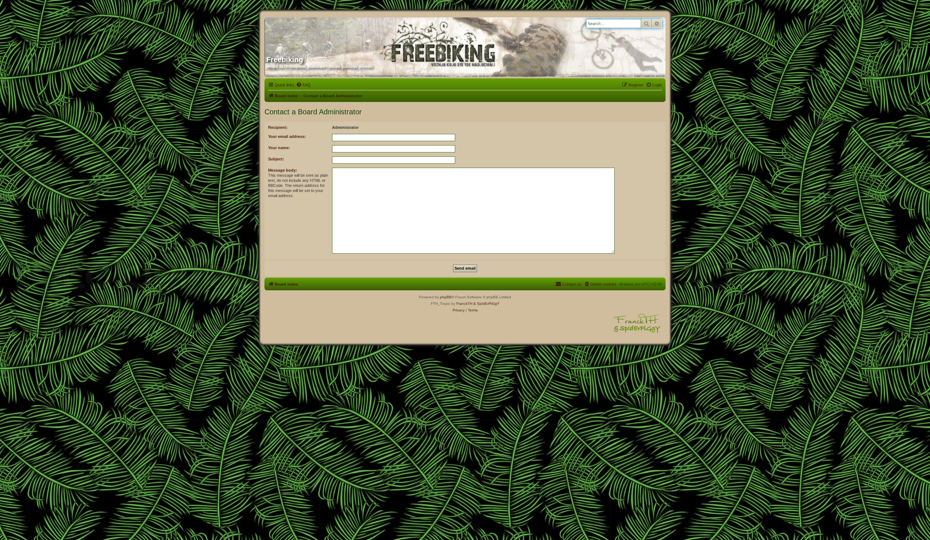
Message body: (282, 170)
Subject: (276, 159)
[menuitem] (303, 85)
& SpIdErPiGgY (486, 304)
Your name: (279, 148)
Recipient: (278, 127)
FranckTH (464, 304)
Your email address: (287, 136)
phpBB (446, 297)
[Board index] (336, 33)
